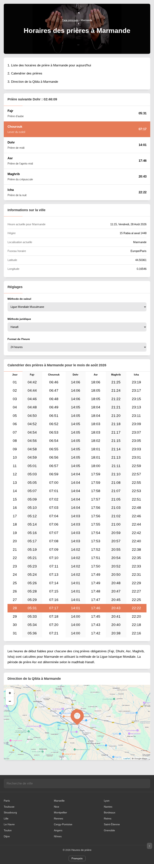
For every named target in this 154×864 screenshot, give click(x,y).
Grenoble (109, 830)
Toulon (8, 830)
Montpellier (60, 812)
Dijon (7, 836)
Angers (58, 830)
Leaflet (126, 758)
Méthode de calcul (19, 298)
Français (77, 858)
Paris (7, 800)
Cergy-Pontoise (63, 824)
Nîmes (58, 836)
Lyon (106, 800)
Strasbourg (10, 812)
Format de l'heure (19, 339)
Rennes (58, 818)
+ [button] (9, 692)
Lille (6, 818)
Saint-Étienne (112, 824)
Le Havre (9, 824)
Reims (107, 818)
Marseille (59, 800)
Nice (56, 806)
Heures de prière (81, 849)
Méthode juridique (19, 318)
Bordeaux (109, 812)
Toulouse (9, 806)
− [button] (9, 701)
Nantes (108, 806)
